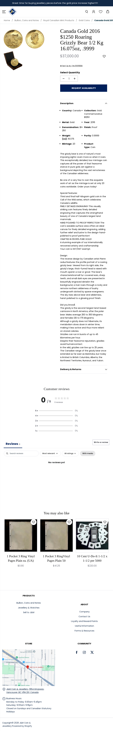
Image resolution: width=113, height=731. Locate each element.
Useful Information (84, 625)
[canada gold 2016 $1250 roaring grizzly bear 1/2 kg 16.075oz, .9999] (13, 39)
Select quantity (70, 72)
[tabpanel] (56, 472)
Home (7, 20)
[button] (4, 11)
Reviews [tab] (13, 444)
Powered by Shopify (22, 726)
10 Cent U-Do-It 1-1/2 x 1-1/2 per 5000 (92, 558)
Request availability (84, 88)
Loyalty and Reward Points (84, 621)
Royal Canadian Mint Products (58, 20)
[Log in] (93, 12)
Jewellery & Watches (28, 607)
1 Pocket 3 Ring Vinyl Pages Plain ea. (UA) (21, 558)
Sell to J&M (28, 612)
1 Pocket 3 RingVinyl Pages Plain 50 (56, 558)
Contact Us (84, 616)
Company (84, 611)
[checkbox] (87, 453)
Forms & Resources (84, 630)
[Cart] (107, 12)
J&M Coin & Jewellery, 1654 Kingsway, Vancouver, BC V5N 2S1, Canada (25, 691)
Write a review (101, 442)
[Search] (86, 12)
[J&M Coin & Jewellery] (12, 11)
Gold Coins (84, 20)
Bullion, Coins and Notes (27, 20)
